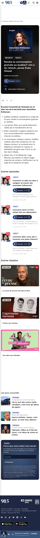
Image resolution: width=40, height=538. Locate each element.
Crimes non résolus (10, 323)
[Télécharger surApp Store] (7, 524)
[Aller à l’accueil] (8, 3)
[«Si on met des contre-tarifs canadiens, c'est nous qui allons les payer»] (5, 401)
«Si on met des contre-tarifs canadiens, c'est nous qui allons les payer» (25, 404)
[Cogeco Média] (26, 502)
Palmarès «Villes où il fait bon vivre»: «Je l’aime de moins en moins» (25, 432)
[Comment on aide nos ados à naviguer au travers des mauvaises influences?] (5, 180)
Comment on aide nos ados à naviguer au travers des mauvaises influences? (25, 182)
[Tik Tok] (9, 517)
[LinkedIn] (17, 517)
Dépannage (24, 509)
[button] (9, 534)
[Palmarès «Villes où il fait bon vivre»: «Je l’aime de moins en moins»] (5, 429)
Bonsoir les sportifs (22, 533)
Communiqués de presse (29, 510)
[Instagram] (5, 517)
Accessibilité (16, 510)
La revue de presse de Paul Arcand (16, 291)
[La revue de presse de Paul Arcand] (20, 275)
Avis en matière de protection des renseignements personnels (19, 471)
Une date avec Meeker (11, 355)
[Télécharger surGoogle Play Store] (21, 524)
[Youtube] (25, 517)
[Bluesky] (13, 517)
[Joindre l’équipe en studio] (28, 2)
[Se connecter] (37, 2)
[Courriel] (11, 100)
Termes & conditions (7, 509)
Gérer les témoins (6, 510)
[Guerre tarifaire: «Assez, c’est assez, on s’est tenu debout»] (5, 416)
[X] (21, 517)
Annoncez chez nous (14, 512)
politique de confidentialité (22, 475)
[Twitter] (7, 100)
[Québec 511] (37, 504)
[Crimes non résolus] (20, 308)
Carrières (3, 512)
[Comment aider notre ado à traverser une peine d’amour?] (5, 237)
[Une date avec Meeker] (20, 340)
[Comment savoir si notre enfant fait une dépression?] (5, 210)
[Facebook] (3, 100)
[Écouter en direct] (21, 2)
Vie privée (17, 509)
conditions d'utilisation (8, 476)
